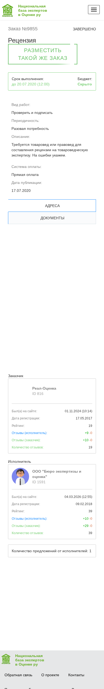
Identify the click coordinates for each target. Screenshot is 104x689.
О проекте (50, 675)
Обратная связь (18, 675)
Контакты (76, 675)
